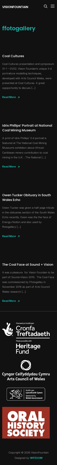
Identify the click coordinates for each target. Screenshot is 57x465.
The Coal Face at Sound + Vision (27, 264)
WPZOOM (36, 457)
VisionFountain (15, 7)
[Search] (45, 6)
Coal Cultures (13, 56)
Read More (9, 97)
